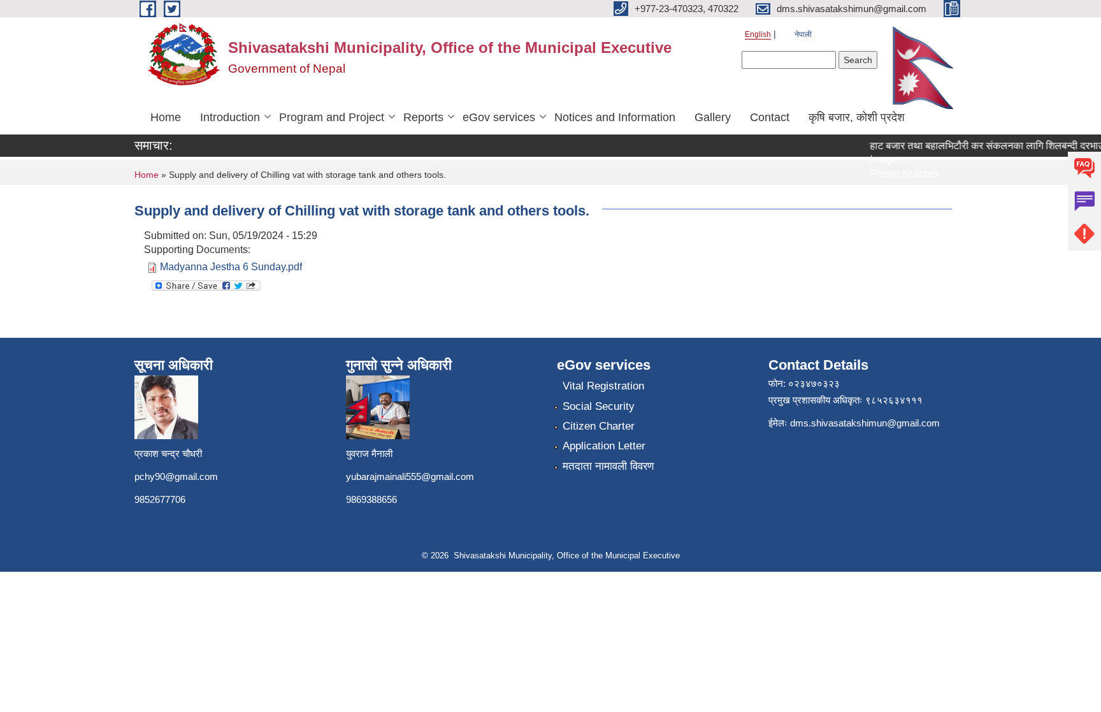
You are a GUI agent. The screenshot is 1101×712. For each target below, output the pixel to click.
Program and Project (331, 117)
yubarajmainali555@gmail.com (410, 476)
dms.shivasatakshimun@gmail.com (865, 423)
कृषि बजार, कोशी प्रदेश (857, 117)
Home (165, 117)
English (758, 34)
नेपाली (803, 34)
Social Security (599, 406)
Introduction (230, 117)
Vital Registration (603, 386)
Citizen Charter (599, 426)
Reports (423, 117)
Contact (769, 117)
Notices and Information (614, 117)
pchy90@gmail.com (176, 476)
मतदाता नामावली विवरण (608, 466)
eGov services (499, 117)
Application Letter (604, 446)
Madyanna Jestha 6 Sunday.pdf (231, 266)
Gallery (712, 117)
